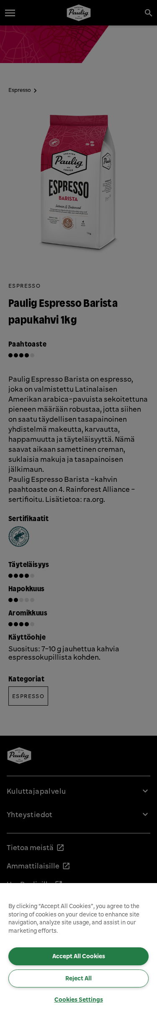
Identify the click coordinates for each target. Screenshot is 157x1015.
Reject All (78, 978)
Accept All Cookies (78, 956)
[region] (78, 949)
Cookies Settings (78, 999)
